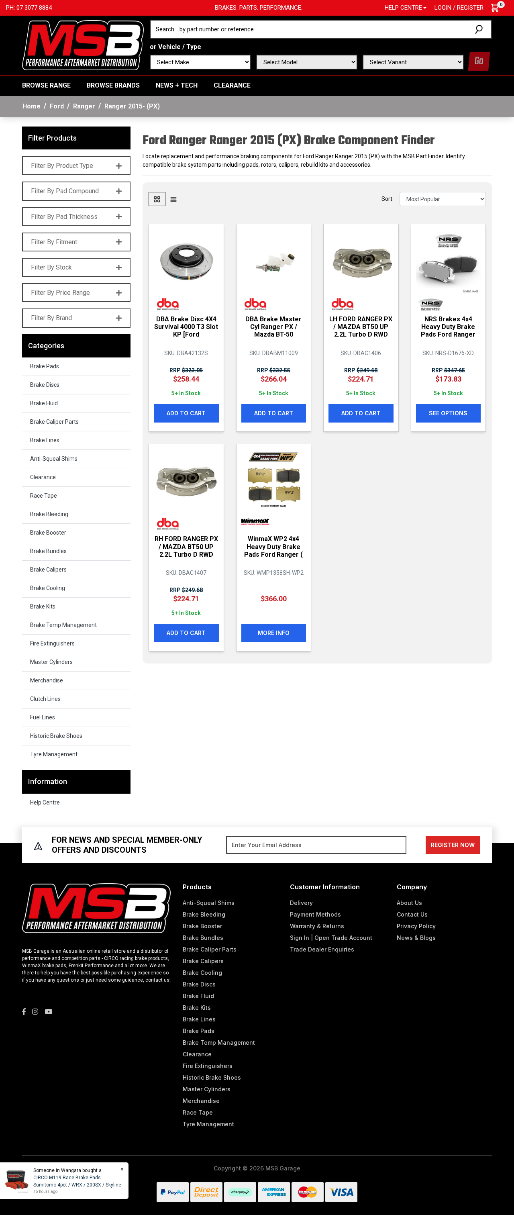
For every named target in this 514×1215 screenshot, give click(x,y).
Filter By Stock (51, 267)
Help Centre (45, 802)
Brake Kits (42, 606)
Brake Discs (44, 385)
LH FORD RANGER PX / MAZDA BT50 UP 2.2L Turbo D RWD (360, 326)
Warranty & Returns (317, 926)
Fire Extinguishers (52, 643)
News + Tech (177, 85)
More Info (274, 632)
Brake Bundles (48, 551)
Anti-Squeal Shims (54, 458)
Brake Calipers (48, 569)
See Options (448, 413)
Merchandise (46, 680)
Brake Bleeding (49, 514)
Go (479, 61)
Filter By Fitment (54, 242)
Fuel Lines (42, 717)
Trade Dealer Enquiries (322, 949)
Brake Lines (44, 440)
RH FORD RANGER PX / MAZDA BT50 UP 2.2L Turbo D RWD (186, 546)
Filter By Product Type (62, 165)
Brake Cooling (47, 588)
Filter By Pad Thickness (64, 217)
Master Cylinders (51, 662)
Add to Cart (186, 413)
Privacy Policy (416, 926)
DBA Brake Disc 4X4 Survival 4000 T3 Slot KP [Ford (186, 326)
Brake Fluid (44, 403)
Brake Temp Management (63, 625)
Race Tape (43, 495)
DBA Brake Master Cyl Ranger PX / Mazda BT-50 (273, 326)
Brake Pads (44, 366)
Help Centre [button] (403, 7)
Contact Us (412, 914)
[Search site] (480, 29)
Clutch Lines (45, 699)
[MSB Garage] (83, 44)
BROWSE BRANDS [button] (113, 85)
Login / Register (458, 7)
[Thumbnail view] (157, 199)
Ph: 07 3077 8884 (29, 7)
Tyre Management (54, 754)
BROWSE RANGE (46, 85)
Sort (386, 199)
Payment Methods (315, 914)
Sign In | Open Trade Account (331, 937)
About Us (409, 902)
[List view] (173, 199)
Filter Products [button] (52, 138)
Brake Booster (48, 532)
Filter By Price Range (60, 292)
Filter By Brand (51, 318)
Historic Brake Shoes (56, 736)
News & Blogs (416, 937)
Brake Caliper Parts (54, 422)
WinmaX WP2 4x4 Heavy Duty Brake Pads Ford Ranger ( (273, 546)
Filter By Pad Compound (65, 191)
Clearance (232, 85)
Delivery (301, 902)
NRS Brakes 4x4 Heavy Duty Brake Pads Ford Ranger (448, 326)
